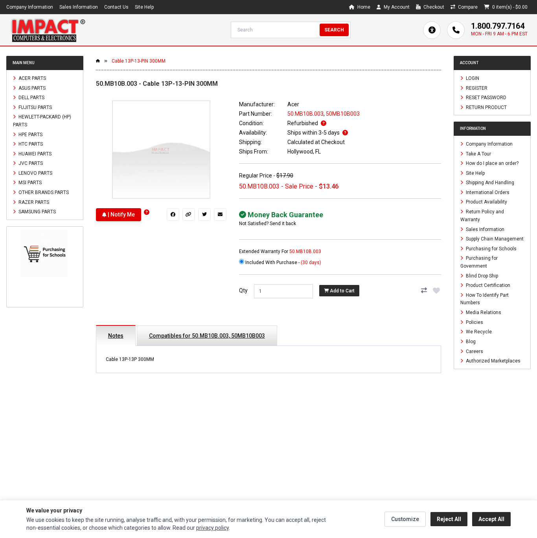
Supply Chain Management (494, 239)
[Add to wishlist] (436, 290)
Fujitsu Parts (34, 107)
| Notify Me (121, 214)
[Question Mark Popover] (146, 212)
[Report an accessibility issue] (432, 30)
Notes (115, 336)
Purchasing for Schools (491, 248)
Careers (474, 351)
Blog (470, 341)
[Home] (47, 30)
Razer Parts (33, 202)
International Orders (487, 192)
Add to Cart (342, 291)
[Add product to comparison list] (423, 290)
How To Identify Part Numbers (484, 298)
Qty (243, 290)
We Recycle (478, 332)
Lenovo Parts (34, 173)
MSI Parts (29, 182)
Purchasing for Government (479, 262)
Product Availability (486, 202)
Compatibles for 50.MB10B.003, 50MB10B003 (207, 336)
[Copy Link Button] (188, 214)
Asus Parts (31, 88)
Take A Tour (478, 153)
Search (334, 30)
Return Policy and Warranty (482, 215)
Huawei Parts (34, 153)
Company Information (29, 7)
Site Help (144, 7)
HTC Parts (30, 144)
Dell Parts (30, 97)
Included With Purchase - (282, 262)
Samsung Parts (36, 211)
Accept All (491, 519)
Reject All (449, 519)
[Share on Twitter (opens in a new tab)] (204, 214)
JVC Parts (30, 163)
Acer (293, 104)
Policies (474, 322)
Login (472, 78)
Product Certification (487, 285)
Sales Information (78, 7)
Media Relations (483, 312)
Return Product (486, 107)
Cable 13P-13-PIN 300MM (139, 61)
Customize (405, 519)
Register (476, 88)
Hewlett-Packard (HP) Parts (42, 121)
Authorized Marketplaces (492, 361)
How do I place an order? (492, 163)
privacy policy (212, 528)
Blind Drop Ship (481, 275)
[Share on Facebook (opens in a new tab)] (173, 214)
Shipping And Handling (489, 182)
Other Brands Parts (43, 192)
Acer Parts (31, 78)
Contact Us (116, 7)
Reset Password (485, 97)
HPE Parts (29, 134)
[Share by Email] (220, 214)
